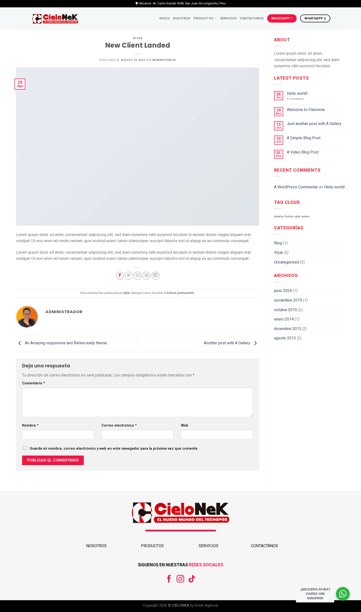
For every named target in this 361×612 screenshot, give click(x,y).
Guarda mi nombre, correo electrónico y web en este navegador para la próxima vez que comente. (114, 448)
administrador (164, 60)
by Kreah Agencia (203, 605)
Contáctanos (252, 18)
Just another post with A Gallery (314, 123)
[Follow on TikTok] (192, 579)
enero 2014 (284, 319)
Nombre (30, 425)
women (305, 216)
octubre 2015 (285, 309)
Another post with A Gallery (227, 343)
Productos (203, 18)
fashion (289, 216)
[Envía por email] (138, 276)
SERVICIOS (208, 545)
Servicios (228, 18)
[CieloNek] (55, 18)
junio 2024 (283, 290)
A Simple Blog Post (303, 138)
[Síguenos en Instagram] (180, 579)
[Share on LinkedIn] (156, 276)
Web (184, 425)
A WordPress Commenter (296, 187)
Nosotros (181, 18)
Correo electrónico (119, 425)
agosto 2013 (285, 338)
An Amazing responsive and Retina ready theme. (66, 343)
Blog (278, 243)
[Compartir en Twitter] (129, 276)
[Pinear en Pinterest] (146, 276)
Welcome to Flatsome (306, 109)
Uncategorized (286, 262)
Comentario (33, 383)
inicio (164, 18)
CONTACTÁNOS (264, 545)
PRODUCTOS (152, 545)
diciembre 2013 (287, 328)
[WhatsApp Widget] (343, 594)
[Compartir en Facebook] (120, 276)
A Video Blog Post (303, 152)
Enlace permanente (180, 293)
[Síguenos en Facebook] (169, 579)
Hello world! (297, 93)
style (297, 216)
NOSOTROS (96, 545)
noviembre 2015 (288, 300)
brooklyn (279, 216)
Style (137, 38)
